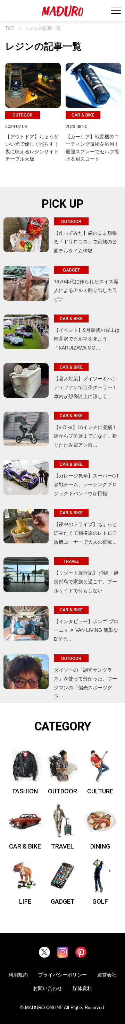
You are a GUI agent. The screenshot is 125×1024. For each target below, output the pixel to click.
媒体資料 (82, 988)
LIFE (25, 901)
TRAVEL (62, 846)
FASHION (25, 791)
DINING (100, 846)
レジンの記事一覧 (43, 28)
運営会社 (107, 975)
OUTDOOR (62, 791)
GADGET (63, 901)
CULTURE (100, 791)
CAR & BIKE (25, 846)
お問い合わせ (47, 988)
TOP (10, 28)
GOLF (100, 901)
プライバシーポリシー (62, 975)
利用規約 (18, 975)
